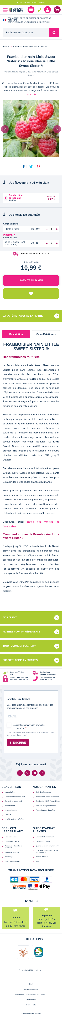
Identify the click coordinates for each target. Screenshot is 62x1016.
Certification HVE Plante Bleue (48, 801)
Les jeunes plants (43, 841)
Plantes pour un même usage (21, 631)
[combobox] (26, 32)
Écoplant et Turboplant (45, 837)
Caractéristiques (46, 334)
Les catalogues (11, 810)
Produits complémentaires (20, 660)
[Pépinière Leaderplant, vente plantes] (16, 10)
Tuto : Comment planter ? (19, 646)
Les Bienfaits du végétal (14, 819)
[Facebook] (20, 773)
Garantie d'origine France (46, 806)
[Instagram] (42, 773)
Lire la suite (31, 94)
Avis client (10, 617)
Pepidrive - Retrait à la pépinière (13, 847)
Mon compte (47, 9)
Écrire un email (31, 9)
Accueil (5, 47)
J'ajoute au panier (31, 280)
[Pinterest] (27, 773)
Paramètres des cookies (31, 1013)
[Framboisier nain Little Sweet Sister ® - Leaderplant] (31, 128)
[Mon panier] (57, 9)
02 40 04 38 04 (39, 10)
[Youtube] (35, 773)
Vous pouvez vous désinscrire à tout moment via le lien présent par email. (30, 734)
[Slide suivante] (57, 129)
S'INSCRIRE (18, 742)
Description (16, 334)
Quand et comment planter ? (47, 846)
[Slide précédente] (5, 129)
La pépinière (10, 792)
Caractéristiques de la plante (23, 316)
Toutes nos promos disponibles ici (31, 2)
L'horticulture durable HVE (15, 797)
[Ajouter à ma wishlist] (31, 293)
